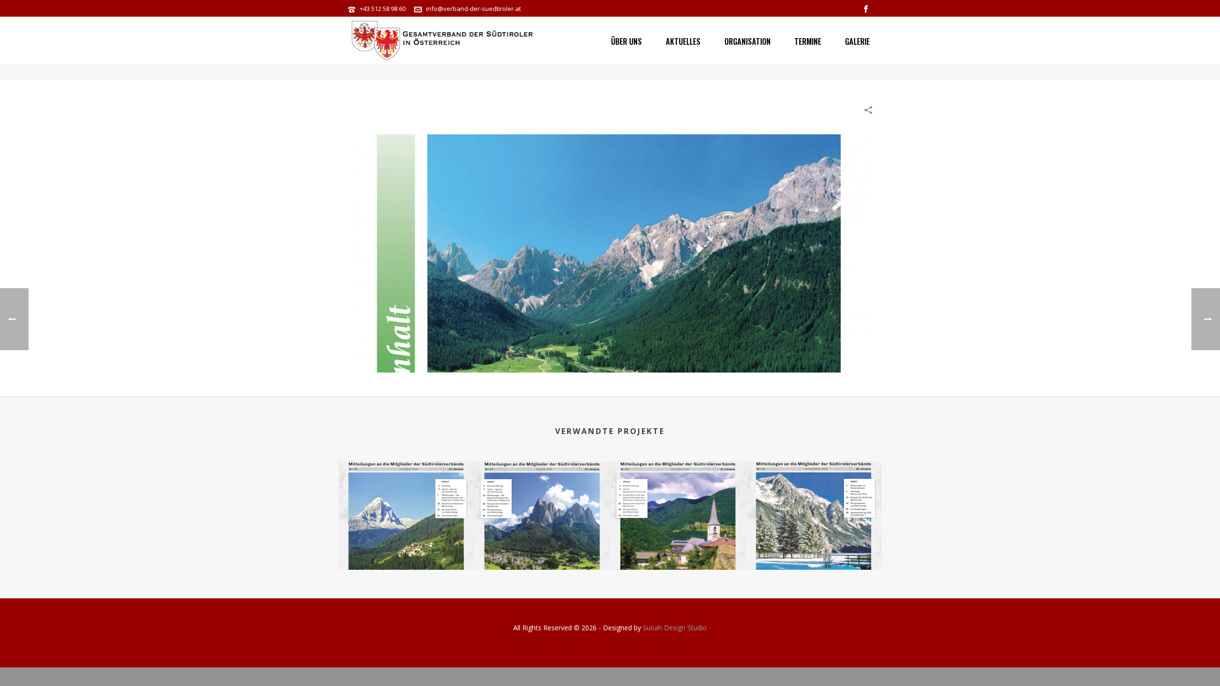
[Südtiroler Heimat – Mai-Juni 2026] (542, 498)
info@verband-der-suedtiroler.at (473, 8)
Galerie (857, 41)
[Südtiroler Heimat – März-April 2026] (678, 498)
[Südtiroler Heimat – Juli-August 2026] (406, 498)
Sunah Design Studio (675, 627)
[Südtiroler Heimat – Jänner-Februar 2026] (814, 498)
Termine (807, 41)
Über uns (626, 41)
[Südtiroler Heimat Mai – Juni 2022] (610, 252)
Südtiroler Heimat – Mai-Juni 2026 (542, 544)
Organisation (747, 41)
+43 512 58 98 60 (383, 8)
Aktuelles (683, 41)
